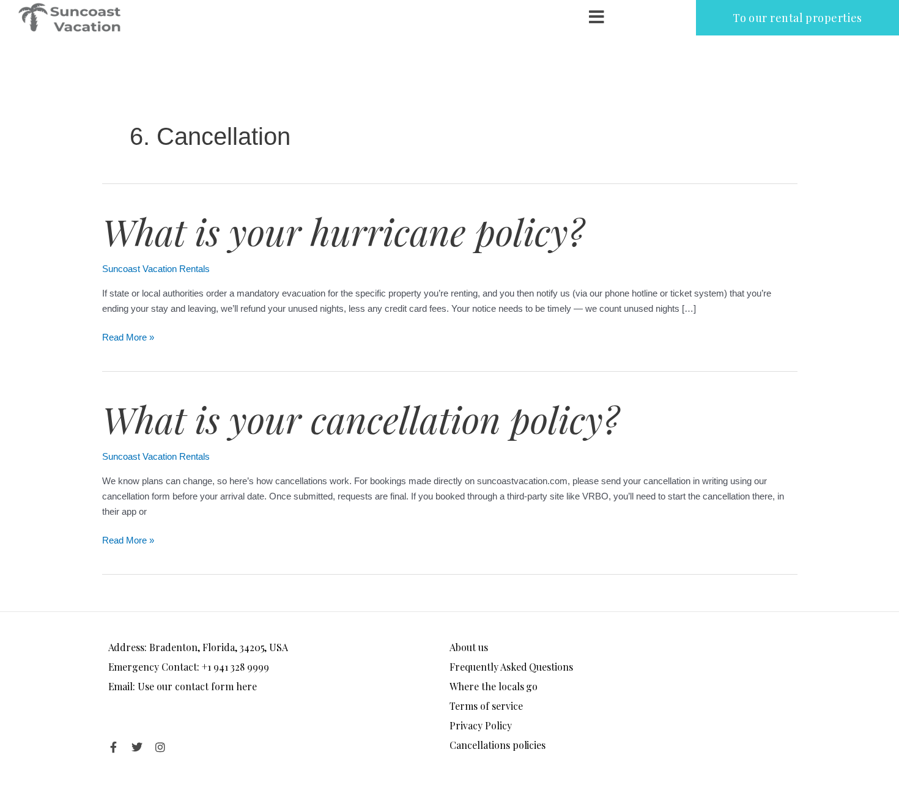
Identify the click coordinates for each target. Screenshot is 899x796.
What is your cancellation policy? (360, 418)
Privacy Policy (481, 725)
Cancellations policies (498, 745)
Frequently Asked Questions (511, 666)
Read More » (128, 336)
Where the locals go (494, 686)
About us (469, 647)
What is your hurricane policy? (343, 231)
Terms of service (486, 705)
